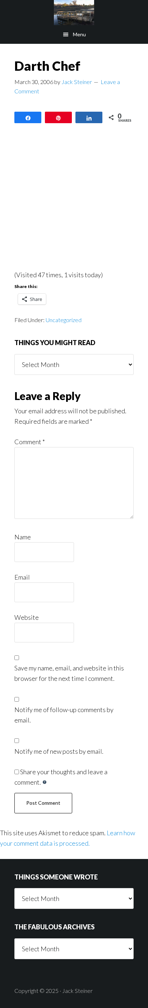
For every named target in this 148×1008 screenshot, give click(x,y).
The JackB (74, 12)
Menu (79, 34)
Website (26, 617)
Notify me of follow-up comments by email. (64, 715)
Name (22, 537)
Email (22, 577)
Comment (29, 442)
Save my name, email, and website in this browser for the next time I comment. (69, 673)
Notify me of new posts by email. (58, 751)
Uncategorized (64, 319)
